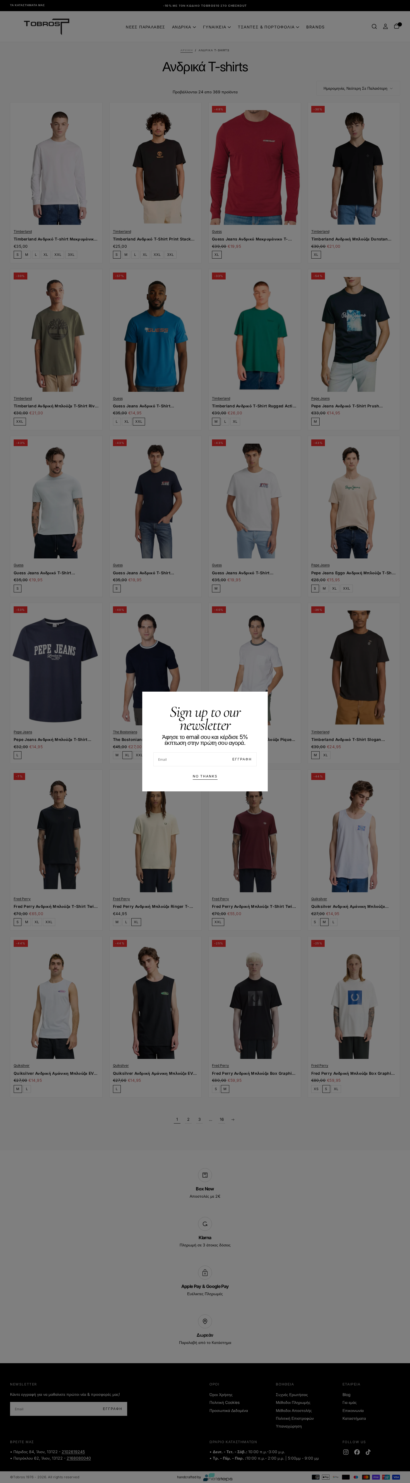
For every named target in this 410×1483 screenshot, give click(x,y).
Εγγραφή (242, 759)
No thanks (205, 776)
